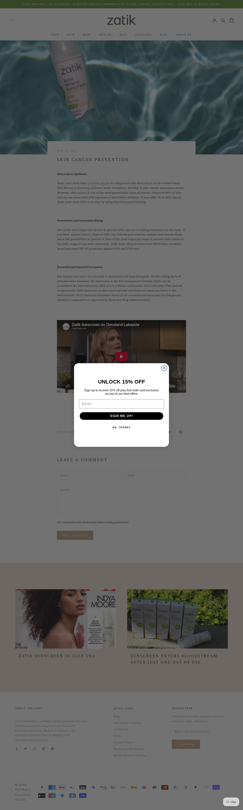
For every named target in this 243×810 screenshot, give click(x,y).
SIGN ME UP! (121, 416)
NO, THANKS (122, 427)
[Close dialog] (164, 368)
